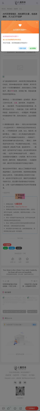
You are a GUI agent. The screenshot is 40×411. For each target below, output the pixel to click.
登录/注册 (22, 48)
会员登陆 (33, 48)
